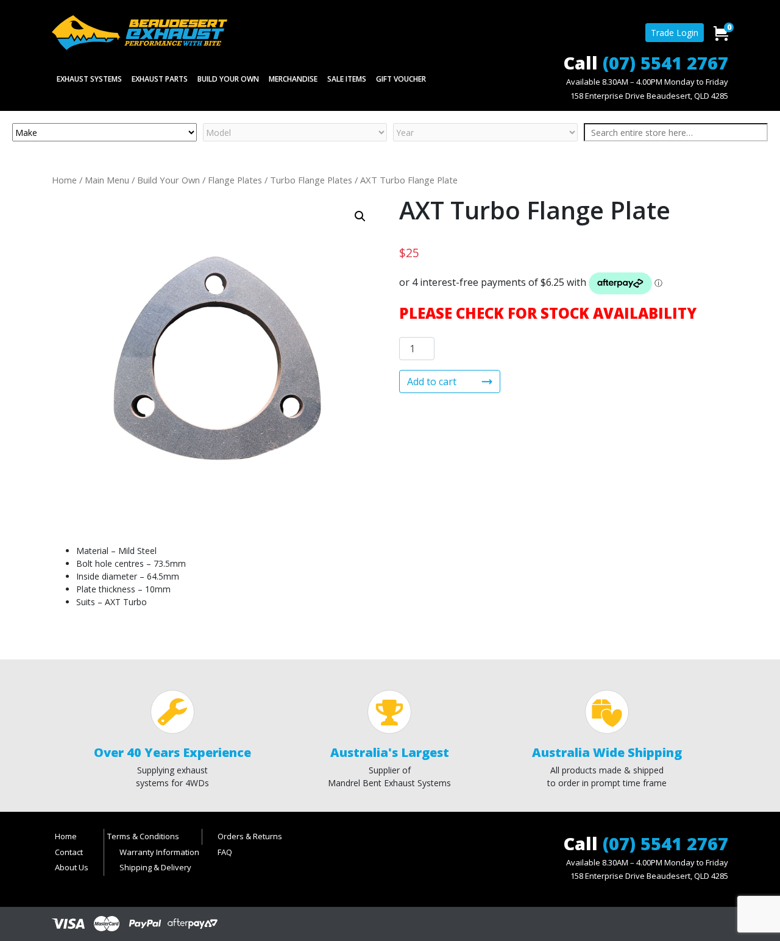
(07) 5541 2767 (665, 62)
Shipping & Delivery (155, 867)
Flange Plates (235, 180)
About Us (71, 867)
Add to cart (431, 381)
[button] (360, 216)
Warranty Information (159, 852)
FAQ (225, 852)
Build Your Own (228, 79)
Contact (69, 852)
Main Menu (107, 180)
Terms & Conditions (143, 836)
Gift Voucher (401, 79)
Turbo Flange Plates (311, 180)
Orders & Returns (250, 836)
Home (64, 180)
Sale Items (346, 79)
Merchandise (293, 79)
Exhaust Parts (160, 79)
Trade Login (674, 32)
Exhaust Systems (89, 79)
